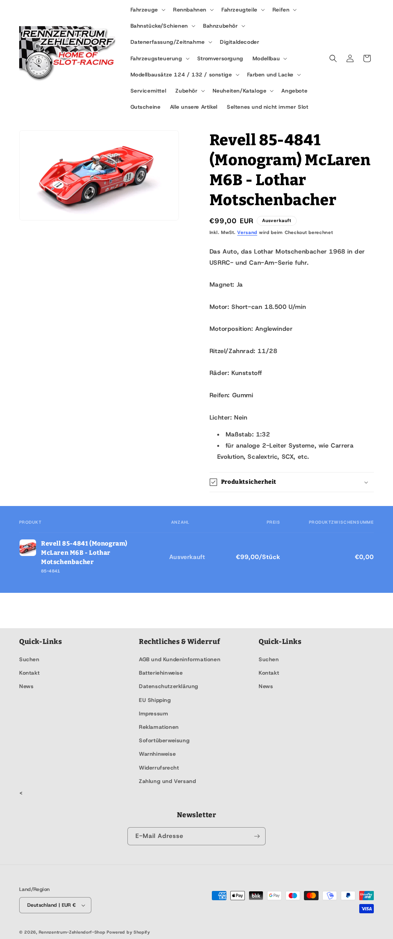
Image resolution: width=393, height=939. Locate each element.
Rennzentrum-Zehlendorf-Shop (73, 932)
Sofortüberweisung (164, 740)
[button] (147, 10)
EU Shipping (155, 700)
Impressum (153, 713)
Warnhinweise (157, 753)
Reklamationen (159, 726)
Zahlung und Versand (167, 781)
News (26, 686)
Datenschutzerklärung (168, 686)
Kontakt (29, 672)
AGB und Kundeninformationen (179, 659)
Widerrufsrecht (159, 767)
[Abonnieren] (256, 836)
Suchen (29, 659)
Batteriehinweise (161, 672)
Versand (247, 232)
